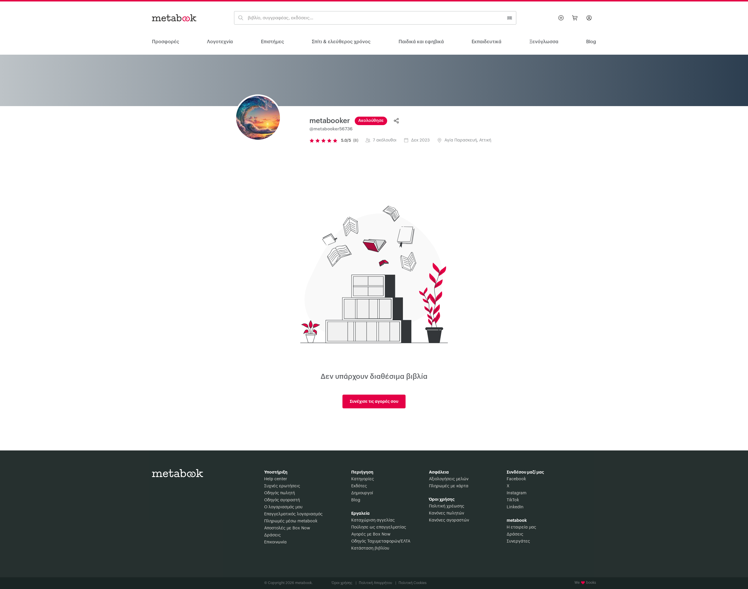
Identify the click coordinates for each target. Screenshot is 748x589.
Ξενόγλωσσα (543, 41)
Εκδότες (359, 486)
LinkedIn (515, 507)
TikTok (513, 500)
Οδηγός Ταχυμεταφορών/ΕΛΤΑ (380, 541)
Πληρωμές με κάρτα (448, 486)
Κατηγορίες (362, 479)
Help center (275, 479)
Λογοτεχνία (220, 41)
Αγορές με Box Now (370, 534)
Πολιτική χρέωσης (446, 506)
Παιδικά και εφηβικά (421, 41)
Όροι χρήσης (344, 583)
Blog (355, 500)
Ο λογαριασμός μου (283, 507)
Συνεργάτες (518, 541)
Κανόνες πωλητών (446, 513)
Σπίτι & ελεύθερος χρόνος (341, 41)
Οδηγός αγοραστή (282, 500)
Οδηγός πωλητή (279, 493)
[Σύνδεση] (589, 18)
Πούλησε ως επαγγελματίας (378, 527)
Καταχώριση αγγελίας (373, 520)
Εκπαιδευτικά (486, 41)
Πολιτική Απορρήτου (377, 583)
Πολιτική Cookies (413, 583)
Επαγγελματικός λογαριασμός (293, 514)
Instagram (517, 493)
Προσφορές (165, 41)
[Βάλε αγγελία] (561, 18)
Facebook (516, 479)
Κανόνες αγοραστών (449, 520)
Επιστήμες (272, 41)
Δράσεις (272, 535)
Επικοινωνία (275, 542)
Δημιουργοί (362, 493)
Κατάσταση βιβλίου (370, 548)
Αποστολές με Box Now (287, 528)
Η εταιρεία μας (521, 527)
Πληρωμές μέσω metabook (290, 521)
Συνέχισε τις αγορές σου (374, 401)
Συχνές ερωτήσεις (282, 486)
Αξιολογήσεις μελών (448, 479)
